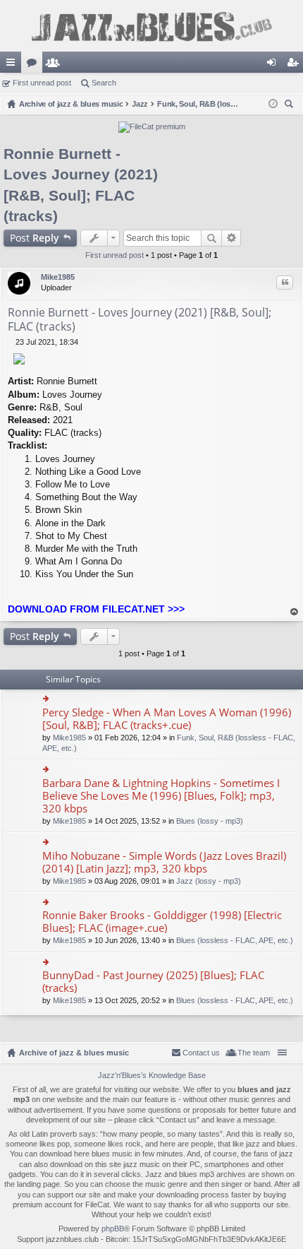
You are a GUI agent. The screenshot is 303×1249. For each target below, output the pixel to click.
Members (55, 65)
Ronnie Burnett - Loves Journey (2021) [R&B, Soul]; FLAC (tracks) (139, 319)
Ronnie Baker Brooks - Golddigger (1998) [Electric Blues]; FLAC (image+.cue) (162, 921)
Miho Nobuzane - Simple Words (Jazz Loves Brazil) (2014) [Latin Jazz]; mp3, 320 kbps (164, 862)
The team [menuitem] (253, 1052)
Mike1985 (58, 277)
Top (294, 612)
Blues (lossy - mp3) (209, 821)
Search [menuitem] (290, 106)
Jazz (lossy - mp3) (208, 881)
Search (104, 82)
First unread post (42, 82)
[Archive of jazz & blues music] (151, 26)
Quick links (13, 65)
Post (34, 237)
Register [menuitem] (295, 65)
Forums (34, 65)
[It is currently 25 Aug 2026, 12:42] (273, 104)
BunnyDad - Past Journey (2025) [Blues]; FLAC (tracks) (153, 982)
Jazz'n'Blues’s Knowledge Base (152, 1075)
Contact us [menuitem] (201, 1052)
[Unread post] (12, 342)
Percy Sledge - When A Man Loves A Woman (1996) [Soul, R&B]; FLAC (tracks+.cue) (166, 719)
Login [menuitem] (274, 65)
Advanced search (231, 238)
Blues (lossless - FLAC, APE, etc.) (234, 940)
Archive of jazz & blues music (74, 1052)
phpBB (112, 1228)
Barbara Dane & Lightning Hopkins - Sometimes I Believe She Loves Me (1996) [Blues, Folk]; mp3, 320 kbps (161, 795)
